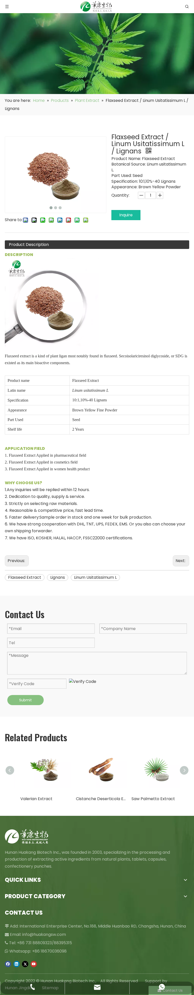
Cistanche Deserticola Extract (97, 799)
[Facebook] (8, 964)
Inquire (126, 215)
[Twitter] (25, 964)
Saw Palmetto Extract (149, 799)
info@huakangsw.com (44, 934)
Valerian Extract (32, 799)
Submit (25, 700)
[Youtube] (34, 964)
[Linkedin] (16, 964)
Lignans (57, 577)
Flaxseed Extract (24, 577)
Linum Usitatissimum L (95, 577)
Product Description (29, 244)
